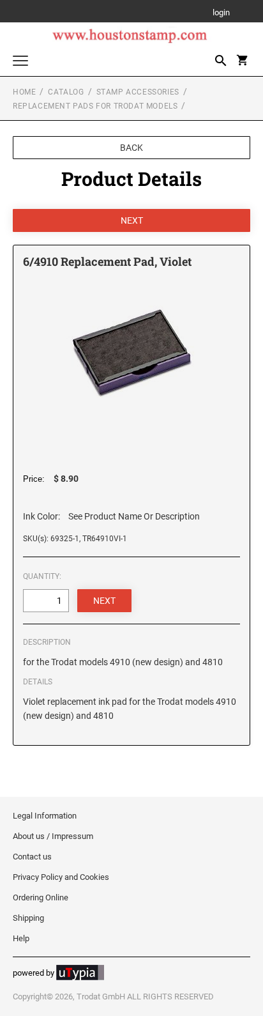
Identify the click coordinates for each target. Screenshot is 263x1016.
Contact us (32, 856)
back (131, 147)
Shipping (28, 918)
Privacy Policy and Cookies (61, 877)
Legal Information (45, 815)
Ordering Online (40, 897)
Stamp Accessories (137, 92)
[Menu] (20, 62)
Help (21, 938)
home (24, 92)
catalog (66, 92)
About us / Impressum (53, 836)
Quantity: (42, 576)
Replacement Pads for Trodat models (95, 106)
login (221, 13)
